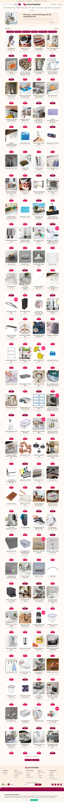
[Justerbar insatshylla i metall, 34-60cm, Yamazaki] (11, 328)
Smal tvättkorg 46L (25, 527)
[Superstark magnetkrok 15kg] (39, 447)
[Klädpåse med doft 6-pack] (39, 472)
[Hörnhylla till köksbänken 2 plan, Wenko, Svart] (39, 184)
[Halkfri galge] (52, 568)
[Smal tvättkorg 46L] (25, 520)
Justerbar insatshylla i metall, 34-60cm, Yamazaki (11, 336)
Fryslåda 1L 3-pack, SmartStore (11, 696)
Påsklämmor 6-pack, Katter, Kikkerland (25, 625)
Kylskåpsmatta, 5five (11, 551)
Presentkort (52, 772)
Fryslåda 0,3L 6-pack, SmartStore (25, 192)
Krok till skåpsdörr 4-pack (11, 672)
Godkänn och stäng (34, 800)
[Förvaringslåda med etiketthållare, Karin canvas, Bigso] (25, 543)
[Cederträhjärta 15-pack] (25, 447)
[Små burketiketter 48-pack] (39, 400)
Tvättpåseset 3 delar (39, 720)
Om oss (27, 772)
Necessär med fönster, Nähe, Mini (39, 649)
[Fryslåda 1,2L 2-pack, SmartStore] (25, 424)
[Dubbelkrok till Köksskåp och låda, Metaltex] (11, 112)
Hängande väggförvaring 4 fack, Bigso (39, 73)
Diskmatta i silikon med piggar (11, 625)
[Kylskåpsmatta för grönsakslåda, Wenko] (11, 209)
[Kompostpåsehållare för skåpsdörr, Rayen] (39, 520)
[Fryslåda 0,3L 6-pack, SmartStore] (25, 184)
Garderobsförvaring (42, 31)
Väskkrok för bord (53, 480)
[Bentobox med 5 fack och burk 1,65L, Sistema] (25, 88)
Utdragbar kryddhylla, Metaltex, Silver (25, 120)
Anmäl (38, 784)
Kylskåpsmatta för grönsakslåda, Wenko (11, 217)
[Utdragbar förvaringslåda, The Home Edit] (52, 713)
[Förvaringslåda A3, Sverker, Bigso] (25, 376)
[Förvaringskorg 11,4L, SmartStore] (39, 664)
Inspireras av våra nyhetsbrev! (32, 782)
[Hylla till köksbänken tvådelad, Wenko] (39, 496)
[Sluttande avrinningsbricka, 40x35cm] (25, 279)
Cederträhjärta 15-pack (25, 455)
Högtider (45, 7)
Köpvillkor (16, 775)
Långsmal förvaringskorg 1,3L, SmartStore (39, 600)
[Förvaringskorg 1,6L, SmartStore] (25, 713)
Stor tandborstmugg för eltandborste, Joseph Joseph (52, 697)
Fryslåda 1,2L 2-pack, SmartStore (25, 432)
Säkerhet (33, 7)
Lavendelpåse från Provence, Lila (11, 49)
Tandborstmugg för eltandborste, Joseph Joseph (52, 601)
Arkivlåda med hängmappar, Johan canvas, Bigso (39, 120)
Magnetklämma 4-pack (25, 480)
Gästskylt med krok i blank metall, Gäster (53, 552)
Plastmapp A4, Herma (25, 216)
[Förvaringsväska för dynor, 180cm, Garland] (39, 617)
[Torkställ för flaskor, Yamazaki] (39, 160)
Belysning (26, 7)
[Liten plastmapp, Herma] (52, 353)
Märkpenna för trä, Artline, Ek (53, 673)
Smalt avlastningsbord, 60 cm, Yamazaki (53, 49)
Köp (25, 55)
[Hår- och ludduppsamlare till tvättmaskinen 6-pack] (52, 376)
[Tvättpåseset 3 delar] (39, 713)
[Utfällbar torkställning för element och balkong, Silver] (11, 184)
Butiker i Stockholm (29, 777)
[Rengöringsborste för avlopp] (52, 184)
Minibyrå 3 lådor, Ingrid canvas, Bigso (11, 600)
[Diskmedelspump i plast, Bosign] (25, 353)
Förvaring (22, 7)
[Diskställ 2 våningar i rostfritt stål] (25, 568)
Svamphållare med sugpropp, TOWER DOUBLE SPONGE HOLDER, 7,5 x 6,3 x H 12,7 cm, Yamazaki (53, 409)
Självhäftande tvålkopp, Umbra (39, 265)
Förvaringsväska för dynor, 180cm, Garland (39, 625)
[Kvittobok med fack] (11, 496)
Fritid (30, 7)
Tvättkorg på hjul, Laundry (11, 407)
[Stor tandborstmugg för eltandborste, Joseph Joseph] (52, 688)
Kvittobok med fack (11, 503)
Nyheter (5, 7)
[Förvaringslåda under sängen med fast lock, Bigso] (52, 737)
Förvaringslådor (10, 31)
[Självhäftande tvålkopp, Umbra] (39, 256)
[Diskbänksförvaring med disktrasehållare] (39, 88)
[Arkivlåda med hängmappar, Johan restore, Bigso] (39, 304)
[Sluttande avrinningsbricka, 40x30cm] (39, 688)
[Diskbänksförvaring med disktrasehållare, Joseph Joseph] (52, 447)
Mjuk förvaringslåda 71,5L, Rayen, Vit (25, 673)
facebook (52, 785)
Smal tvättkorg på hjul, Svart (25, 312)
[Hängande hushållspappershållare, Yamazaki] (52, 279)
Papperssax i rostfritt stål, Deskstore (39, 552)
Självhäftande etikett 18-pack (11, 361)
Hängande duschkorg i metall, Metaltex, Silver (52, 432)
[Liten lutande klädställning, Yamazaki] (11, 520)
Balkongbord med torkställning (39, 217)
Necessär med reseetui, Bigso (39, 385)
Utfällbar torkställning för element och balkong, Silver (11, 193)
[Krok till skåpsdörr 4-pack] (11, 664)
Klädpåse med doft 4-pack (25, 504)
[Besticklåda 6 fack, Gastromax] (25, 737)
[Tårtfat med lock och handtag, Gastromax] (52, 496)
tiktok (57, 785)
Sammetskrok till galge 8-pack (25, 336)
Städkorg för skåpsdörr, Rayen (11, 649)
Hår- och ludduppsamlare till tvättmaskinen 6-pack (53, 385)
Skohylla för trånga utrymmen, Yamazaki (25, 241)
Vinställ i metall (11, 264)
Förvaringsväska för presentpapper (38, 49)
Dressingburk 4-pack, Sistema (39, 241)
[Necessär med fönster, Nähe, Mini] (39, 641)
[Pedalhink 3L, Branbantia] (25, 641)
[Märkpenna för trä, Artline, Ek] (52, 664)
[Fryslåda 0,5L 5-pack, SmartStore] (25, 41)
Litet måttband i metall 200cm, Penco (25, 696)
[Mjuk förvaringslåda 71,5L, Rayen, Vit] (25, 664)
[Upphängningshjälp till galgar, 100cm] (39, 279)
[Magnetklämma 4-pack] (25, 472)
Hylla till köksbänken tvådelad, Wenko (39, 504)
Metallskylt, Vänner (39, 576)
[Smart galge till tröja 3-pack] (11, 304)
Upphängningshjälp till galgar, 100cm (39, 287)
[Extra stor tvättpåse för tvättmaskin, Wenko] (52, 64)
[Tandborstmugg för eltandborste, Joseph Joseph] (52, 592)
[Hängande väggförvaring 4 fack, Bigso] (39, 64)
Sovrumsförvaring (26, 31)
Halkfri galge (53, 576)
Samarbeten (40, 775)
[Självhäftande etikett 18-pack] (11, 353)
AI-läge (17, 4)
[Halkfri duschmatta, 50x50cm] (11, 279)
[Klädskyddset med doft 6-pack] (11, 233)
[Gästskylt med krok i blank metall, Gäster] (52, 543)
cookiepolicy (52, 797)
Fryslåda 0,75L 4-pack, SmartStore (53, 625)
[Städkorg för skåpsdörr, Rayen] (11, 641)
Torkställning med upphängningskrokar (11, 577)
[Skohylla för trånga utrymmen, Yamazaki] (25, 233)
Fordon (37, 7)
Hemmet (13, 7)
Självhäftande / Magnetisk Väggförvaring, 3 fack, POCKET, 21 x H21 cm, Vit (53, 242)
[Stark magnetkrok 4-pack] (11, 424)
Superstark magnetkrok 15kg (39, 456)
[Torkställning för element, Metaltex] (11, 64)
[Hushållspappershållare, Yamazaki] (52, 304)
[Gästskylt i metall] (25, 256)
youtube (60, 785)
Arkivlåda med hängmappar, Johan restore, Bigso (39, 313)
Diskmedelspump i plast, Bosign (25, 361)
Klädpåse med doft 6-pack (39, 481)
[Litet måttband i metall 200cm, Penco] (25, 688)
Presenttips (41, 7)
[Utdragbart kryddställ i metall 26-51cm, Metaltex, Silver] (11, 447)
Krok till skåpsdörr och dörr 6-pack (53, 169)
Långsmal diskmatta (52, 95)
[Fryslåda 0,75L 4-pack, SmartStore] (52, 617)
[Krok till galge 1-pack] (11, 713)
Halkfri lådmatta (52, 264)
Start (30, 25)
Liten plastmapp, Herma (52, 360)
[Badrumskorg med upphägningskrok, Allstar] (52, 209)
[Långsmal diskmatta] (52, 88)
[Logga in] (50, 4)
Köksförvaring (18, 31)
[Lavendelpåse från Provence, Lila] (11, 41)
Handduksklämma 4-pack (11, 168)
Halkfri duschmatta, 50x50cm (11, 287)
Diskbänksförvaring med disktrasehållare (38, 96)
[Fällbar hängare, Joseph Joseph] (39, 135)
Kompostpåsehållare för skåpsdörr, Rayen (38, 528)
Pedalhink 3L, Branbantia (25, 648)
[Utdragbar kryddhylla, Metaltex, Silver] (25, 112)
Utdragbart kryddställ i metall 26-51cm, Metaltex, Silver (11, 456)
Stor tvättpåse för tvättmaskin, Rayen (52, 528)
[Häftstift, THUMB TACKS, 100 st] (39, 353)
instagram (55, 785)
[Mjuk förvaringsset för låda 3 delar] (39, 424)
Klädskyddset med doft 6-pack (11, 241)
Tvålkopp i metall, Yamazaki (25, 169)
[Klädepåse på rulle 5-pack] (52, 135)
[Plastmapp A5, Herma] (25, 135)
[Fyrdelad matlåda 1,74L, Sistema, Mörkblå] (25, 400)
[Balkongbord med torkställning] (39, 209)
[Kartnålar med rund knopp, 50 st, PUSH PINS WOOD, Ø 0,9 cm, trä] (25, 64)
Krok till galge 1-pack (11, 720)
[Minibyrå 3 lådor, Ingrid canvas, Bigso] (11, 592)
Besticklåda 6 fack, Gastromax (25, 745)
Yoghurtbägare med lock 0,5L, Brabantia (39, 336)
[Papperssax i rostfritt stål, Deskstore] (39, 543)
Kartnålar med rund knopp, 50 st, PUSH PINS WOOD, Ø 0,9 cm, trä (25, 73)
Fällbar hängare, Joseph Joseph (38, 144)
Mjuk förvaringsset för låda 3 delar (39, 432)
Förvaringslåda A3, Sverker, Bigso (25, 385)
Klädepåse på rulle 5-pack (53, 143)
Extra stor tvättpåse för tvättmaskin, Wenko (53, 73)
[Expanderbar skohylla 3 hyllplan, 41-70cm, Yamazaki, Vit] (11, 737)
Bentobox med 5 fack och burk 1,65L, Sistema (25, 96)
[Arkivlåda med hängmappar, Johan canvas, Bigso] (39, 112)
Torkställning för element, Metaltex (11, 73)
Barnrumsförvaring (52, 31)
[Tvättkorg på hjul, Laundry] (11, 400)
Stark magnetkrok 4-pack (11, 431)
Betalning (16, 777)
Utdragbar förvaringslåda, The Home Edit (52, 721)
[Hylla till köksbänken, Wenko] (25, 592)
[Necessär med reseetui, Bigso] (39, 376)
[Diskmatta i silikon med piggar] (11, 617)
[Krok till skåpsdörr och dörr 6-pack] (52, 160)
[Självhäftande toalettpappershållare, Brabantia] (11, 472)
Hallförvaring (34, 31)
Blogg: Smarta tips (41, 772)
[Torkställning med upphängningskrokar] (11, 568)
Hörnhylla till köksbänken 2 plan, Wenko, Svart (39, 192)
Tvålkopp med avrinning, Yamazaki (38, 745)
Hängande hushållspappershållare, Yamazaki (52, 288)
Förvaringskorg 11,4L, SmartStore (38, 673)
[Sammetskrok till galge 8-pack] (25, 328)
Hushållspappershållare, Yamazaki (52, 312)
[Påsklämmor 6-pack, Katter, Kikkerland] (25, 617)
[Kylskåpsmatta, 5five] (11, 543)
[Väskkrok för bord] (52, 472)
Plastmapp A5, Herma (25, 143)
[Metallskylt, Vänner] (39, 568)
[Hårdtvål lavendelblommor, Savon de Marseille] (52, 112)
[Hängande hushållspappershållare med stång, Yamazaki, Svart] (11, 135)
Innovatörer (32, 10)
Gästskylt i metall (25, 264)
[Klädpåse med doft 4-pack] (25, 496)
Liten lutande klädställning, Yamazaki (11, 528)
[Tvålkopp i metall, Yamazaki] (25, 160)
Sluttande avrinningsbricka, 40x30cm (39, 697)
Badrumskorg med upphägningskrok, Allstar (52, 217)
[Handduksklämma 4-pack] (11, 160)
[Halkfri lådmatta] (52, 256)
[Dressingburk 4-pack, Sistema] (39, 233)
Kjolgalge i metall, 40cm (52, 335)
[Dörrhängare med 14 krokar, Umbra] (11, 88)
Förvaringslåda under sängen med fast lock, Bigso (53, 746)
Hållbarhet (28, 775)
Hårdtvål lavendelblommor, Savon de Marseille (52, 120)
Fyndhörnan (52, 777)
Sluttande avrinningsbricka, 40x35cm (25, 288)
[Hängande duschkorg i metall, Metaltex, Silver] (52, 424)
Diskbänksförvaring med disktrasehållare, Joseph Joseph (52, 456)
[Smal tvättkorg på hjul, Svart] (25, 304)
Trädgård (18, 7)
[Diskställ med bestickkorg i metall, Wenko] (52, 641)
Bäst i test (50, 7)
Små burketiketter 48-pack (39, 408)
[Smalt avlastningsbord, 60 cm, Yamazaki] (52, 41)
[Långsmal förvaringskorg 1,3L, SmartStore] (39, 592)
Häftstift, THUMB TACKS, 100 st (39, 361)
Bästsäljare (9, 7)
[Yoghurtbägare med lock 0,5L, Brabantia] (39, 328)
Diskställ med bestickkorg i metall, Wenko (52, 649)
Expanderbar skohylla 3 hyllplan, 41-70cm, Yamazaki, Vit (11, 746)
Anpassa (27, 800)
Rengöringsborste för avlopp (52, 192)
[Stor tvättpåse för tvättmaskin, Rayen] (52, 520)
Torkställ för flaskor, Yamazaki (38, 169)
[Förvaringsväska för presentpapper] (39, 41)
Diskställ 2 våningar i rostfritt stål (25, 577)
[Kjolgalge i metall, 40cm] (52, 328)
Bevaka (11, 55)
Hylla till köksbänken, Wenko (25, 600)
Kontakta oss (5, 772)
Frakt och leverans (18, 772)
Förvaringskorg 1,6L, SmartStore (25, 721)
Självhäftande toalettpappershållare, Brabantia (11, 481)
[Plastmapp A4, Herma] (25, 209)
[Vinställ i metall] (11, 256)
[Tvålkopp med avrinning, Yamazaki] (39, 737)
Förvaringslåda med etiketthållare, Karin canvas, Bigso (25, 552)
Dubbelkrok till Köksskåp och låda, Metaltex (11, 120)
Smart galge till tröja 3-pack (11, 312)
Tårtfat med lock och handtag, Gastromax (52, 504)
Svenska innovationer (56, 7)
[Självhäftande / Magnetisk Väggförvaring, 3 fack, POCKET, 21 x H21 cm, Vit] (52, 233)
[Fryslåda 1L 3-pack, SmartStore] (11, 688)
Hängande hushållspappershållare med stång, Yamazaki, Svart (11, 144)
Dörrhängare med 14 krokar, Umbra (11, 96)
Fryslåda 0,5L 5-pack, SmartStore (25, 49)
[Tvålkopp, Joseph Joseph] (11, 376)
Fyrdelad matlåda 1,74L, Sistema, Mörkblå (25, 408)
